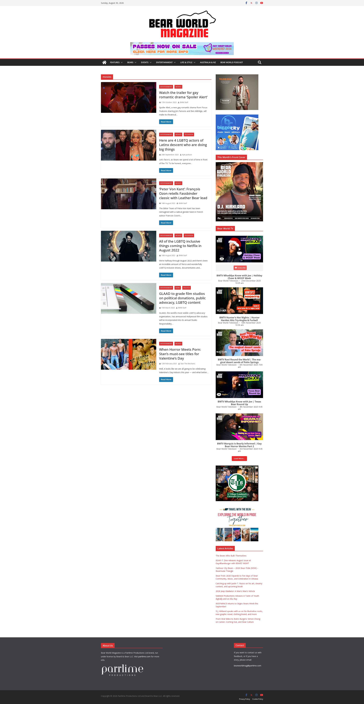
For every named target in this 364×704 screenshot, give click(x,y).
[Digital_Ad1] (237, 467)
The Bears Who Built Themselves (231, 555)
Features (115, 62)
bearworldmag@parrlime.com (247, 665)
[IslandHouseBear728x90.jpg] (182, 44)
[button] (121, 62)
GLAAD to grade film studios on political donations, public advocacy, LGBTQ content (182, 298)
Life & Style (186, 62)
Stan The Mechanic (187, 363)
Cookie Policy (257, 699)
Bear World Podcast (231, 62)
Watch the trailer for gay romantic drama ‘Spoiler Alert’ (183, 94)
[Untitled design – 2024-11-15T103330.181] (237, 116)
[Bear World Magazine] (104, 62)
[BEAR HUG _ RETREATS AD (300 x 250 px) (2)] (237, 507)
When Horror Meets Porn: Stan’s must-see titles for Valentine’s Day (180, 354)
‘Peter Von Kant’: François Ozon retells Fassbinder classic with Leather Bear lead (183, 193)
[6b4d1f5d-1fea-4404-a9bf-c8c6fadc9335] (237, 76)
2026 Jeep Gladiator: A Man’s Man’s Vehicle (235, 591)
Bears (130, 62)
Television (189, 134)
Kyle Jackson (187, 154)
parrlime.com (144, 656)
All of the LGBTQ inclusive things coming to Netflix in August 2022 (180, 245)
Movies (178, 87)
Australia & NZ (208, 62)
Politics (186, 288)
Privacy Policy (244, 699)
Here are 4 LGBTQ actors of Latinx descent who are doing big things (183, 144)
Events (144, 62)
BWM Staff (184, 102)
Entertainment (164, 62)
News (178, 288)
